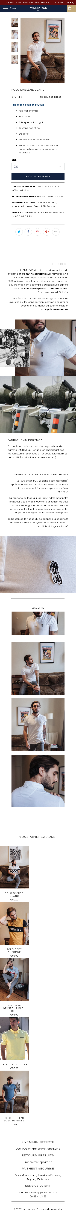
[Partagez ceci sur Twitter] (19, 232)
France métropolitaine (50, 196)
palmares (29, 1209)
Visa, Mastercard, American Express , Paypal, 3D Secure (34, 204)
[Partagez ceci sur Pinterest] (37, 232)
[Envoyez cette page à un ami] (56, 232)
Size (13, 160)
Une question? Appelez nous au (38, 1192)
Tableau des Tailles (50, 97)
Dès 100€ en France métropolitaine (38, 1148)
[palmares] (38, 8)
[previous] (23, 50)
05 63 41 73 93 (23, 216)
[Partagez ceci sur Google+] (46, 232)
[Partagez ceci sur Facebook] (28, 232)
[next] (61, 50)
